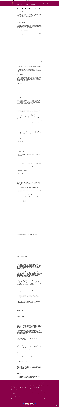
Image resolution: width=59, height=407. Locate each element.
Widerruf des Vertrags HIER (14, 389)
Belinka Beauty (28, 404)
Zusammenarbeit (13, 393)
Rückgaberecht (12, 386)
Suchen (11, 382)
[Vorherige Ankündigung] (22, 0)
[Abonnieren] (22, 398)
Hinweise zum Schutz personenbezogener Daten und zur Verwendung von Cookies (19, 388)
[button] (18, 3)
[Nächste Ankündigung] (37, 0)
